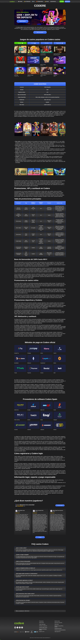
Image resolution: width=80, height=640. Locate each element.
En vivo (32, 43)
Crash (46, 43)
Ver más (40, 537)
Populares (20, 43)
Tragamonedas (58, 43)
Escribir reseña (60, 505)
